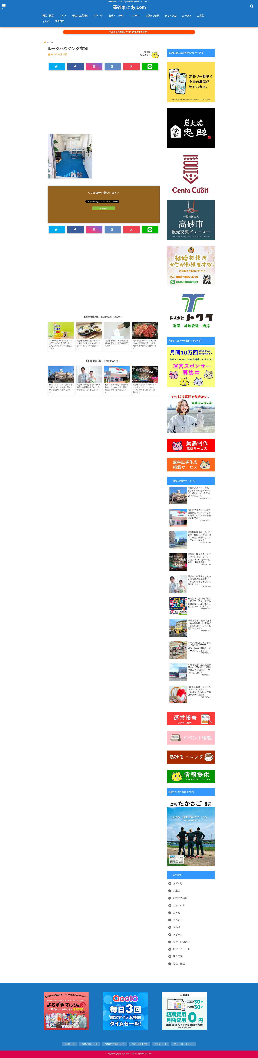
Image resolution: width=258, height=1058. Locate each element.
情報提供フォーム (89, 1044)
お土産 (200, 15)
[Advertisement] (103, 104)
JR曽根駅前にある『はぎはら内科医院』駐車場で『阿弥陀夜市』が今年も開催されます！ (199, 624)
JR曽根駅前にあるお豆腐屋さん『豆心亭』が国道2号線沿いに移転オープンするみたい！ (199, 669)
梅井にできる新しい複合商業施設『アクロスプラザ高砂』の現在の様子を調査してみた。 (199, 514)
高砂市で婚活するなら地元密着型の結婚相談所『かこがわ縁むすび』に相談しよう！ (199, 580)
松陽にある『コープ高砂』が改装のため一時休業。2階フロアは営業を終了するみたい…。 (199, 492)
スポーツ (135, 15)
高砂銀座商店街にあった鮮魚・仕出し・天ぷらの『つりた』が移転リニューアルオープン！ (199, 536)
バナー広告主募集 (139, 1044)
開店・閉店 (48, 15)
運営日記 (59, 21)
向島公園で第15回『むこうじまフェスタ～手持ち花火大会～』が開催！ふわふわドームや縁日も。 (199, 602)
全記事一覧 (70, 1044)
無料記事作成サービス (114, 1044)
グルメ (63, 15)
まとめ (46, 21)
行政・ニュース (117, 15)
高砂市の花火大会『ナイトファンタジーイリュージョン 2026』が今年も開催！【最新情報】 (199, 558)
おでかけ (186, 15)
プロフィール (160, 1044)
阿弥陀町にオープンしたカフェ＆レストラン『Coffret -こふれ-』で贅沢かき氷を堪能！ (199, 691)
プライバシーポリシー (183, 1044)
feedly (104, 208)
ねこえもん (145, 54)
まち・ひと (170, 15)
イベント (98, 15)
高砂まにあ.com (129, 7)
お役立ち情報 (152, 15)
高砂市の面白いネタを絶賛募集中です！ (130, 32)
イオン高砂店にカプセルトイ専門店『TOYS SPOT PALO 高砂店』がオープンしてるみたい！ (199, 647)
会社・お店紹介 (80, 15)
